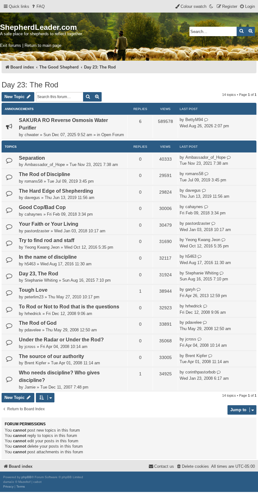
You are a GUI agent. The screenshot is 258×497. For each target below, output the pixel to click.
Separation (32, 158)
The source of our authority (51, 356)
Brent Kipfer (35, 363)
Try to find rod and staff (46, 240)
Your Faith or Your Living (48, 224)
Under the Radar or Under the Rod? (61, 339)
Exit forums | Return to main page (30, 45)
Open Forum (112, 134)
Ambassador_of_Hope (45, 164)
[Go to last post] (206, 120)
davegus (32, 197)
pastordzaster (37, 231)
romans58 (33, 181)
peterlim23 (34, 297)
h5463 (30, 264)
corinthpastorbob (200, 372)
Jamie (30, 387)
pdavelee (33, 330)
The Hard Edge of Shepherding (56, 191)
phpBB (26, 477)
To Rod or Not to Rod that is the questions (69, 306)
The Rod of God (38, 323)
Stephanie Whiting (41, 280)
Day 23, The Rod (38, 273)
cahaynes (33, 214)
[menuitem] (38, 6)
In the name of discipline (48, 257)
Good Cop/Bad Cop (42, 207)
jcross (30, 346)
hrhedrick (33, 313)
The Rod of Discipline (44, 174)
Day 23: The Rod (30, 84)
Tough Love (33, 290)
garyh (190, 289)
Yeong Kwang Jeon (42, 247)
